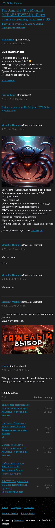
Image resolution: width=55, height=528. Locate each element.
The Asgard (36, 230)
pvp (14, 473)
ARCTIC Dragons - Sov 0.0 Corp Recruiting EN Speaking (15, 485)
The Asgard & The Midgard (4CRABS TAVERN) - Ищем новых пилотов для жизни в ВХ (26, 14)
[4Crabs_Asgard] (27, 161)
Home (5, 507)
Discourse (19, 520)
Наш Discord (8, 80)
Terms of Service (10, 513)
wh (3, 437)
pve (19, 473)
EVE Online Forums (12, 3)
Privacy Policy (28, 513)
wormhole (6, 473)
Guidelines (29, 507)
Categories (16, 507)
